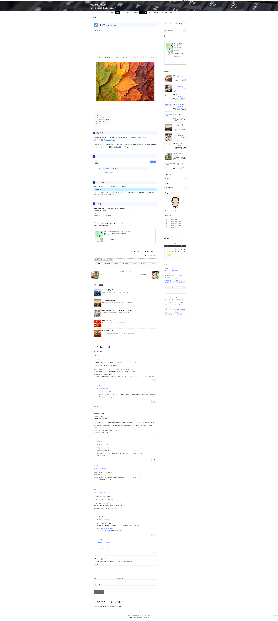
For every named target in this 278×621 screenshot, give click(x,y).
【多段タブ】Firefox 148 (178, 76)
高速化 (179, 314)
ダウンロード (100, 117)
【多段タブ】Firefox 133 (178, 135)
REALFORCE (169, 275)
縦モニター (168, 314)
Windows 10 (169, 282)
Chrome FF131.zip (104, 119)
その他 (98, 123)
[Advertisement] (125, 45)
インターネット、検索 (171, 285)
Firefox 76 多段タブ (107, 290)
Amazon (112, 239)
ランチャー (179, 307)
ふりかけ (179, 223)
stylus (180, 275)
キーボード (169, 287)
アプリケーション (180, 282)
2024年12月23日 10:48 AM (103, 542)
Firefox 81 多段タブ (107, 330)
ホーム (92, 17)
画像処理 (179, 312)
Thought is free (146, 617)
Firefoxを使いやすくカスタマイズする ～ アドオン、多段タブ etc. (119, 310)
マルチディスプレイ (170, 304)
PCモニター (178, 273)
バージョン (168, 294)
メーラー (181, 304)
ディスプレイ (169, 289)
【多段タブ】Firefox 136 (178, 116)
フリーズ (168, 302)
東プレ (176, 309)
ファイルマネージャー (171, 297)
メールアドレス (120, 578)
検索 (183, 309)
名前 (95, 578)
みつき (154, 255)
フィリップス (169, 299)
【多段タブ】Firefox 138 (178, 96)
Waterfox (168, 280)
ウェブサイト (97, 584)
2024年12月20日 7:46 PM (103, 519)
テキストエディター (180, 287)
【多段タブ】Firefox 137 (178, 106)
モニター (168, 307)
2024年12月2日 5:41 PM (99, 410)
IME (182, 270)
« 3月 (170, 258)
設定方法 (98, 115)
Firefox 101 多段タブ (107, 320)
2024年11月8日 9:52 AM (102, 388)
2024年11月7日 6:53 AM (99, 359)
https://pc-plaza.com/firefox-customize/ (105, 528)
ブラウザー (99, 17)
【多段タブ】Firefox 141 (178, 86)
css (182, 268)
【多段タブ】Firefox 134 (108, 300)
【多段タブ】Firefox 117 (178, 155)
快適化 (142, 251)
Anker (175, 268)
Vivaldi (179, 277)
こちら (108, 140)
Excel (167, 270)
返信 (154, 381)
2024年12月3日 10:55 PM (100, 468)
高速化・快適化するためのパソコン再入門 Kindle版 (117, 231)
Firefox (148, 251)
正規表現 (168, 312)
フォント (180, 299)
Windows (179, 280)
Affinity (167, 268)
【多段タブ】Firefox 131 (178, 145)
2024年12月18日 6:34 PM (100, 492)
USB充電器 (168, 277)
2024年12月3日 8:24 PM (102, 444)
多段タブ (153, 251)
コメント (96, 564)
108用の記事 (117, 147)
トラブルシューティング (171, 292)
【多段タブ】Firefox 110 (178, 164)
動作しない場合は (101, 121)
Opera (167, 273)
